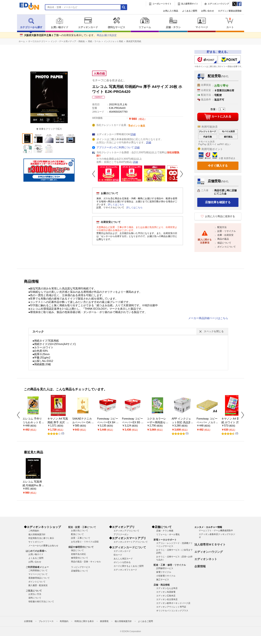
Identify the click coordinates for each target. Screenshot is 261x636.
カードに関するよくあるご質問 (128, 566)
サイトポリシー (35, 542)
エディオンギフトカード (125, 570)
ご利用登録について (38, 570)
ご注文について (34, 590)
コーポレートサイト (162, 3)
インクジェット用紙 (113, 41)
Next (180, 173)
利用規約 (64, 621)
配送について (77, 534)
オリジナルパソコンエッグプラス (172, 610)
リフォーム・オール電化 (168, 534)
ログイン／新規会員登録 (229, 11)
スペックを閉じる (214, 331)
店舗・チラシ (173, 27)
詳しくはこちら (116, 204)
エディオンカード (88, 27)
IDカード (118, 555)
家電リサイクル (163, 572)
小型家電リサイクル (165, 576)
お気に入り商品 (170, 11)
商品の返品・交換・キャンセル (86, 561)
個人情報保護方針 (36, 534)
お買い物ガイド (59, 27)
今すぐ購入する (218, 165)
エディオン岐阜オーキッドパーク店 (173, 603)
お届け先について (79, 530)
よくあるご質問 (189, 11)
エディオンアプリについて (126, 530)
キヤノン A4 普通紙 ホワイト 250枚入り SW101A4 (231, 422)
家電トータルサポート (165, 539)
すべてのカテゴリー (37, 41)
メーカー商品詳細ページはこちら (208, 318)
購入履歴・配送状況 (38, 585)
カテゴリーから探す (31, 27)
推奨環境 (104, 621)
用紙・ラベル (94, 41)
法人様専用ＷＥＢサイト (210, 544)
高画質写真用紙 (133, 41)
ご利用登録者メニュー (37, 567)
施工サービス (162, 579)
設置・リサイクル (226, 231)
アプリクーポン (121, 534)
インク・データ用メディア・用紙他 (68, 41)
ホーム (22, 41)
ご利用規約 (33, 530)
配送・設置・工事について (82, 527)
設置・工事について (80, 538)
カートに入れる (221, 116)
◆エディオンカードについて (127, 547)
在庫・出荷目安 (225, 235)
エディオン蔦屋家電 (165, 592)
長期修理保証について (39, 578)
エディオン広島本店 (165, 595)
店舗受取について (79, 571)
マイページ (201, 27)
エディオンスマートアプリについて (131, 542)
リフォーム (145, 27)
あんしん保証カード (123, 558)
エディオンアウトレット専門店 (171, 607)
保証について (224, 242)
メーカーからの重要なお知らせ (43, 545)
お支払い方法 (34, 594)
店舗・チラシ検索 (164, 530)
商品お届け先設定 (107, 35)
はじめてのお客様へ (36, 551)
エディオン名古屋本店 (167, 599)
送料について (34, 598)
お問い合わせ (207, 11)
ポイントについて (226, 246)
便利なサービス (116, 27)
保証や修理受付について (81, 547)
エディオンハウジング (218, 3)
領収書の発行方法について (41, 601)
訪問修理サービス (164, 568)
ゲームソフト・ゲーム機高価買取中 (216, 530)
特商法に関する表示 (84, 621)
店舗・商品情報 (162, 584)
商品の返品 (223, 239)
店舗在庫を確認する (218, 202)
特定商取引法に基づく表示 (41, 538)
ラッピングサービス (80, 567)
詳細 (133, 134)
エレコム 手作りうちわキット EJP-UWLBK (32, 422)
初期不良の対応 (78, 554)
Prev (95, 173)
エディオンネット (205, 559)
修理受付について (79, 558)
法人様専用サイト (189, 3)
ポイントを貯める (122, 562)
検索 (9, 31)
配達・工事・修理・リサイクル (170, 565)
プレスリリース (46, 621)
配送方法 (222, 227)
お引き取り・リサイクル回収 (85, 541)
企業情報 (200, 566)
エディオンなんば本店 (167, 588)
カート (230, 23)
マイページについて (38, 574)
